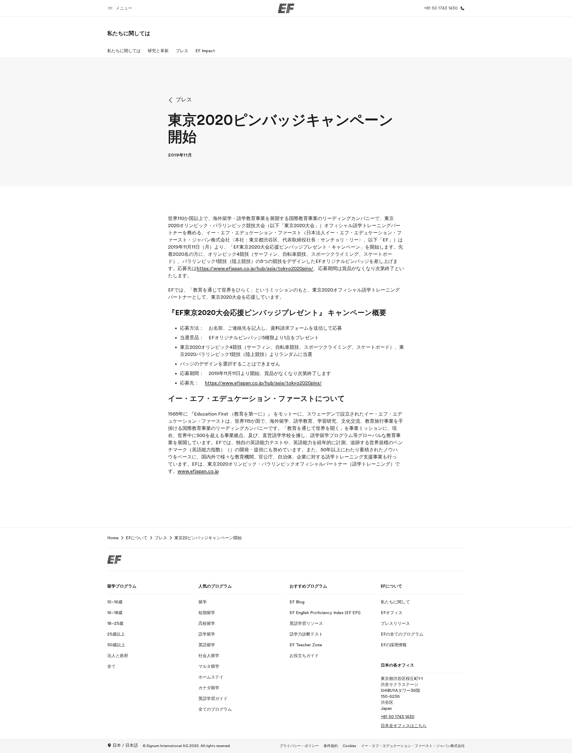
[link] (128, 33)
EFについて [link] (136, 537)
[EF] (286, 8)
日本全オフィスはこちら (404, 725)
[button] (121, 8)
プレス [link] (161, 537)
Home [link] (113, 537)
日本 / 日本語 (125, 745)
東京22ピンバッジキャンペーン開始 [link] (208, 537)
